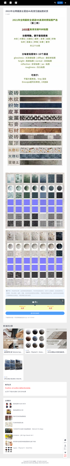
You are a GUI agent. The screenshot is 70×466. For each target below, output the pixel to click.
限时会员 (23, 306)
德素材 (34, 461)
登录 (61, 2)
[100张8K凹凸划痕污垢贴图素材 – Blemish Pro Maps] (8, 430)
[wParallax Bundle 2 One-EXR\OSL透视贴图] (13, 365)
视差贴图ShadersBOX (19, 404)
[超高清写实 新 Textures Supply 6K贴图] (13, 339)
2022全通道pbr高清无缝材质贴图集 (56, 352)
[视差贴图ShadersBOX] (8, 405)
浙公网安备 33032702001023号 (41, 463)
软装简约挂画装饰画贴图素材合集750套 (24, 441)
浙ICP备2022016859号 (27, 463)
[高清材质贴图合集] (8, 424)
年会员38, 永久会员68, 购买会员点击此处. (18, 388)
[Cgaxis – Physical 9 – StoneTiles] (35, 339)
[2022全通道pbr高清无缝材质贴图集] (57, 339)
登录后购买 (35, 313)
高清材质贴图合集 (18, 422)
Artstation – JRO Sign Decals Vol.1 (23, 435)
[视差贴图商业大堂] (8, 411)
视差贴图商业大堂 (18, 410)
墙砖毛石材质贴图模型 (19, 416)
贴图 (8, 14)
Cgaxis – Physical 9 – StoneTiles (35, 352)
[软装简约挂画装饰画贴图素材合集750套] (8, 443)
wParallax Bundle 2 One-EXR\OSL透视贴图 (13, 379)
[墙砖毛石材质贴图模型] (8, 418)
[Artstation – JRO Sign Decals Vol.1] (8, 437)
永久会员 (51, 306)
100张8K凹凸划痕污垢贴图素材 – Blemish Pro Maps (28, 429)
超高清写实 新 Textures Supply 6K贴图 (13, 352)
